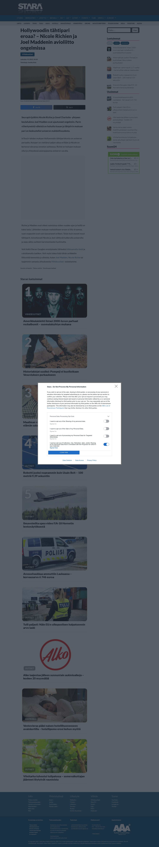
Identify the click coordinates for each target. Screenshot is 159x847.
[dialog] (79, 423)
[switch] (106, 421)
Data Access (79, 460)
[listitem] (79, 416)
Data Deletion (67, 460)
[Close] (117, 387)
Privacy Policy (91, 460)
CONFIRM (64, 452)
